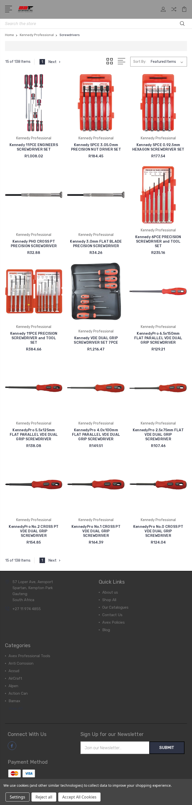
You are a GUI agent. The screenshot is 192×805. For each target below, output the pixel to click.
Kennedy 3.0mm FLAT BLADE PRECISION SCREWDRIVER (96, 243)
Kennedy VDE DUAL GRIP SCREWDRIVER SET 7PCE (96, 340)
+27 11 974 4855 (26, 609)
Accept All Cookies (79, 797)
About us (110, 592)
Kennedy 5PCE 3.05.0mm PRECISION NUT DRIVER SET (96, 147)
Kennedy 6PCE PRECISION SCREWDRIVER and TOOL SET (158, 241)
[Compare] (173, 12)
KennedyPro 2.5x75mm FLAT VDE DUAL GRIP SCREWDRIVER (158, 434)
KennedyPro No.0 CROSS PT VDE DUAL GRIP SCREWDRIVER (158, 531)
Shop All (109, 600)
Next (52, 62)
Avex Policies (113, 622)
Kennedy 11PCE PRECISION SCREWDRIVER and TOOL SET (34, 338)
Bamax (14, 701)
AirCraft (15, 678)
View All (15, 708)
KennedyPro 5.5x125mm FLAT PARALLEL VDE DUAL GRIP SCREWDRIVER (34, 434)
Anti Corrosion (21, 663)
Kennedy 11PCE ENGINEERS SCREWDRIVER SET (34, 147)
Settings (17, 797)
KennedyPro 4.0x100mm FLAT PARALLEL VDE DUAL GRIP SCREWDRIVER (96, 434)
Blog (106, 630)
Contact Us (112, 615)
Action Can (18, 693)
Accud (13, 671)
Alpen (13, 686)
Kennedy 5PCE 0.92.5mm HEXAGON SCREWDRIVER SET (158, 147)
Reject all (44, 797)
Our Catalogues (115, 607)
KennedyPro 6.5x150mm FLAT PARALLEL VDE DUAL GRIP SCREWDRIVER (158, 338)
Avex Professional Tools (29, 656)
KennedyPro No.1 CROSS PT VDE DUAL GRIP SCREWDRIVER (96, 531)
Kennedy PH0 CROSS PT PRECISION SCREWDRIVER (34, 243)
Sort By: (139, 62)
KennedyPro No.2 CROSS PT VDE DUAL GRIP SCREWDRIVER (33, 531)
